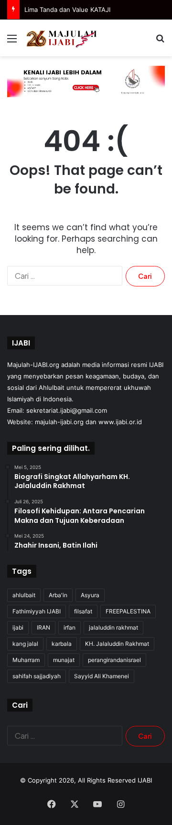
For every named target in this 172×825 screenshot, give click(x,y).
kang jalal (25, 643)
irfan (69, 627)
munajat (64, 659)
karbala (62, 643)
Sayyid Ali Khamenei (101, 676)
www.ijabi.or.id (120, 422)
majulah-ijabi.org (59, 422)
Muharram (26, 659)
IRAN (43, 627)
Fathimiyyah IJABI (36, 611)
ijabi (17, 627)
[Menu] (12, 41)
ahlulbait (23, 595)
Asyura (90, 595)
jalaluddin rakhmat (113, 627)
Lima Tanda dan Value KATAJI (67, 9)
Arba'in (58, 595)
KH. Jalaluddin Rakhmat (117, 643)
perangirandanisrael (114, 659)
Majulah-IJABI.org (33, 364)
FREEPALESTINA (128, 611)
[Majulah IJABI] (62, 38)
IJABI (145, 780)
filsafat (83, 611)
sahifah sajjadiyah (36, 676)
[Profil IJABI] (86, 81)
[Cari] (160, 41)
